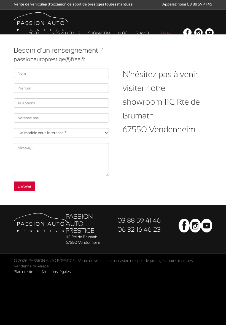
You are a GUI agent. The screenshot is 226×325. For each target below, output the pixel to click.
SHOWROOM (99, 33)
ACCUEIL (36, 33)
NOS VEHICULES (66, 33)
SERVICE (143, 33)
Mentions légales (56, 271)
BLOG (122, 33)
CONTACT (166, 33)
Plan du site (23, 271)
